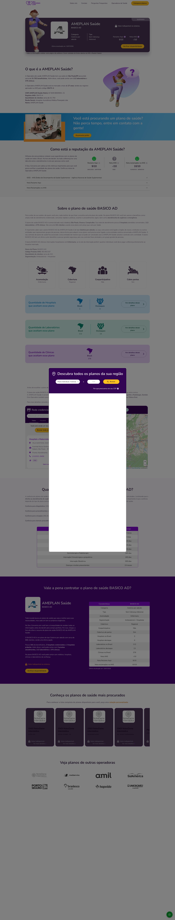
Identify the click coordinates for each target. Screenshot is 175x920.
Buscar (112, 382)
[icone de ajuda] (117, 388)
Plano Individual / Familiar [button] (67, 382)
